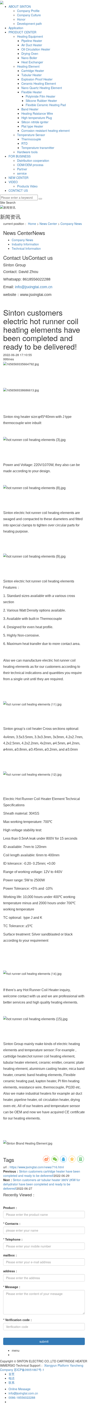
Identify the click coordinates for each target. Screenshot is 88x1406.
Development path (29, 23)
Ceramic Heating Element (38, 83)
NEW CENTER (18, 177)
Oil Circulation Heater (35, 49)
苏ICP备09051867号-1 (29, 1369)
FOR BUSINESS (20, 156)
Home (32, 223)
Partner (22, 169)
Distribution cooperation (33, 160)
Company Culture (29, 15)
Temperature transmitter (37, 147)
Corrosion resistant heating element (45, 130)
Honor (21, 19)
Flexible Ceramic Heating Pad (46, 105)
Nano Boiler (29, 58)
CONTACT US (18, 190)
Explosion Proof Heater (37, 79)
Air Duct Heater (31, 45)
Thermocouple (31, 139)
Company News (71, 223)
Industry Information (25, 244)
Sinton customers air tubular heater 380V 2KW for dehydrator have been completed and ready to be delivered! (41, 1184)
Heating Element (28, 66)
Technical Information (26, 248)
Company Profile (28, 11)
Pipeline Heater (31, 41)
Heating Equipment (30, 36)
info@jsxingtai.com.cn (33, 287)
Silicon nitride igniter (34, 122)
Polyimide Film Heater (40, 96)
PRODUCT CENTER (22, 32)
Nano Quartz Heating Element (41, 88)
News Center (48, 223)
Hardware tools (27, 152)
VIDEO (13, 182)
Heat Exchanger (32, 62)
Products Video (27, 186)
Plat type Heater (32, 126)
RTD (24, 143)
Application (16, 28)
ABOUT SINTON (20, 6)
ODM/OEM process (30, 165)
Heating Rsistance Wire (37, 113)
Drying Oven (29, 53)
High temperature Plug (36, 118)
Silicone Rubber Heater (41, 100)
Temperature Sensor (31, 135)
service (22, 173)
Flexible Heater (31, 92)
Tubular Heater (31, 75)
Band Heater (29, 109)
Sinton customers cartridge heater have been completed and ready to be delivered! (41, 1173)
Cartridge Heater (32, 70)
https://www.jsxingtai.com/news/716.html (37, 1167)
